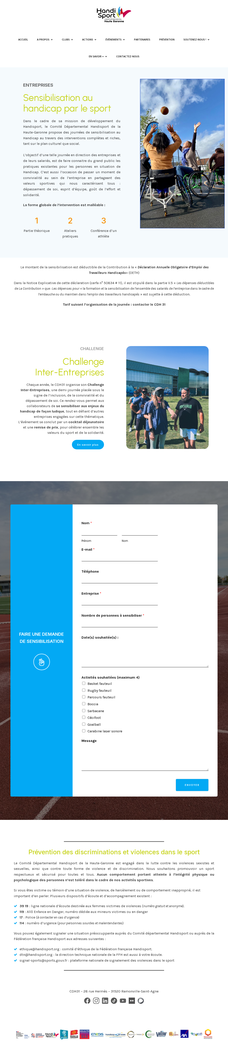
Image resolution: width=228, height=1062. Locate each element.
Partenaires (142, 39)
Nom (86, 523)
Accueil (23, 39)
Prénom (86, 540)
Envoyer (192, 785)
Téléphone (90, 571)
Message (89, 741)
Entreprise (91, 593)
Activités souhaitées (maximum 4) (110, 677)
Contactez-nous (127, 56)
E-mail (88, 549)
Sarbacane (96, 711)
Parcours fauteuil (101, 697)
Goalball (94, 724)
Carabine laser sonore (105, 731)
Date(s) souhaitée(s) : (99, 637)
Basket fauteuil (100, 683)
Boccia (93, 704)
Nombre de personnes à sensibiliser (112, 615)
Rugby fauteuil (100, 690)
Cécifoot (94, 717)
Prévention (167, 39)
